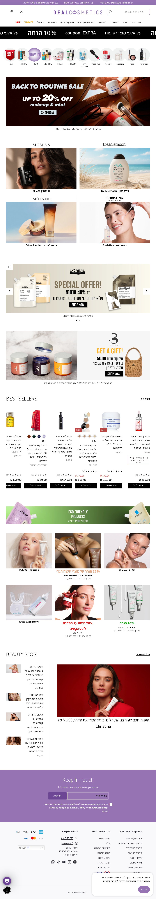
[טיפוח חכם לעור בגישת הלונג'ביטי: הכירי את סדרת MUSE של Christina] (103, 690)
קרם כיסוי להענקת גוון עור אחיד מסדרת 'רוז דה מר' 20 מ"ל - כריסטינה (112, 442)
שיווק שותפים (104, 857)
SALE (17, 22)
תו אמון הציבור (104, 867)
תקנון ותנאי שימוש (102, 848)
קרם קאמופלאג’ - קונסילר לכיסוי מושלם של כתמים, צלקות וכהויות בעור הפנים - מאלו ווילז (86, 453)
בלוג (108, 843)
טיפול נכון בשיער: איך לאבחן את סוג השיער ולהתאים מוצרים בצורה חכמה (34, 747)
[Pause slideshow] (9, 267)
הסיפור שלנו (104, 838)
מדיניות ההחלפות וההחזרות (130, 843)
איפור (125, 22)
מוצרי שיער (136, 22)
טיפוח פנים (114, 22)
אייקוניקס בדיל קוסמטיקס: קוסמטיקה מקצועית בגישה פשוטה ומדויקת (35, 723)
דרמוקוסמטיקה (67, 22)
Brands (40, 22)
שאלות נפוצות (136, 857)
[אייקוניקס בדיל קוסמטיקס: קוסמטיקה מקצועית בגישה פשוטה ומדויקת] (13, 716)
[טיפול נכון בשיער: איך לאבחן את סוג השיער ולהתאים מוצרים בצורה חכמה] (13, 741)
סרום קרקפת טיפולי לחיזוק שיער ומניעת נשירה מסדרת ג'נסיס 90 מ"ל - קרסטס (140, 442)
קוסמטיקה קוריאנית (85, 22)
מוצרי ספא (52, 22)
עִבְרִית (22, 848)
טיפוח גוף (102, 22)
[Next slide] (9, 291)
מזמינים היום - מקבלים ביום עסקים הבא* (116, 2)
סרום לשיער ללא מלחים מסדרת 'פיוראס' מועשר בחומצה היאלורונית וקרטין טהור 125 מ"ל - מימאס (61, 446)
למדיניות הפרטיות (111, 881)
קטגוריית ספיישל (135, 867)
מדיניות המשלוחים (134, 848)
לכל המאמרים (143, 654)
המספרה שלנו (104, 852)
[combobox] (128, 12)
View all (145, 398)
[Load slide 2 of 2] (76, 320)
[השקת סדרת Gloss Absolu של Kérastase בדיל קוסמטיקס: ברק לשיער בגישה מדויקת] (13, 668)
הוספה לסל (138, 485)
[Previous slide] (146, 291)
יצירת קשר (137, 872)
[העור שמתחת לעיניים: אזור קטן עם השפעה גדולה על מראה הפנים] (13, 697)
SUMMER (28, 22)
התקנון (96, 804)
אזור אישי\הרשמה (134, 838)
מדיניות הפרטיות (135, 852)
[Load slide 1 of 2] (79, 320)
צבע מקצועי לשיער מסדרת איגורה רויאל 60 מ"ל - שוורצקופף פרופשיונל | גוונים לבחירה (37, 453)
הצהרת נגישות (104, 862)
